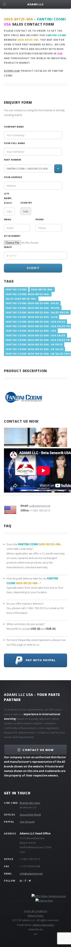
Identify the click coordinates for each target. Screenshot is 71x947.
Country (25, 202)
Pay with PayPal (39, 660)
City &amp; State (8, 198)
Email (7, 219)
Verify (8, 247)
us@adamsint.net (39, 505)
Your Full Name (14, 143)
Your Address (13, 177)
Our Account (27, 821)
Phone (40, 219)
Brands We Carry (30, 803)
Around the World (30, 814)
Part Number (12, 159)
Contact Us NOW (37, 750)
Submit (33, 268)
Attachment (12, 236)
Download (12, 70)
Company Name (14, 126)
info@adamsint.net (31, 873)
